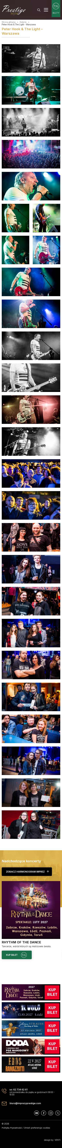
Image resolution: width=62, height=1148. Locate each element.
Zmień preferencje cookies (37, 1128)
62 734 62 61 (20, 1089)
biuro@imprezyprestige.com (25, 1103)
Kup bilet (12, 954)
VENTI (57, 1140)
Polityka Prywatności (12, 1128)
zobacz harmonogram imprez (25, 871)
